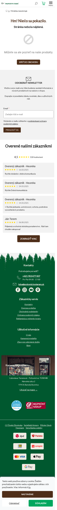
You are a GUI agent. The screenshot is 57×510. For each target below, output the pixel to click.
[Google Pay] (28, 467)
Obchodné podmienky (28, 311)
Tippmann (19, 428)
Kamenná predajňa (28, 338)
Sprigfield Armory (31, 425)
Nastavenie (27, 494)
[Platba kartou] (20, 456)
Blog (28, 345)
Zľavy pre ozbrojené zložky (28, 342)
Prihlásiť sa (12, 130)
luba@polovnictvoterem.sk (31, 284)
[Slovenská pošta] (20, 446)
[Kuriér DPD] (20, 435)
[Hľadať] (36, 3)
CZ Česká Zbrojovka (13, 425)
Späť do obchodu (28, 62)
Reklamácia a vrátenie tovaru (28, 318)
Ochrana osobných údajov (28, 315)
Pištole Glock (45, 425)
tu (29, 487)
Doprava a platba (28, 308)
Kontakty (28, 304)
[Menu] (51, 3)
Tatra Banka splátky (33, 428)
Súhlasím (40, 503)
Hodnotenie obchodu (28, 146)
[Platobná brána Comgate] (37, 446)
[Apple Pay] (37, 456)
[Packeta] (37, 435)
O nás (28, 335)
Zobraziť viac (28, 238)
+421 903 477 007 (31, 276)
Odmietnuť (14, 503)
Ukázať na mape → (28, 389)
